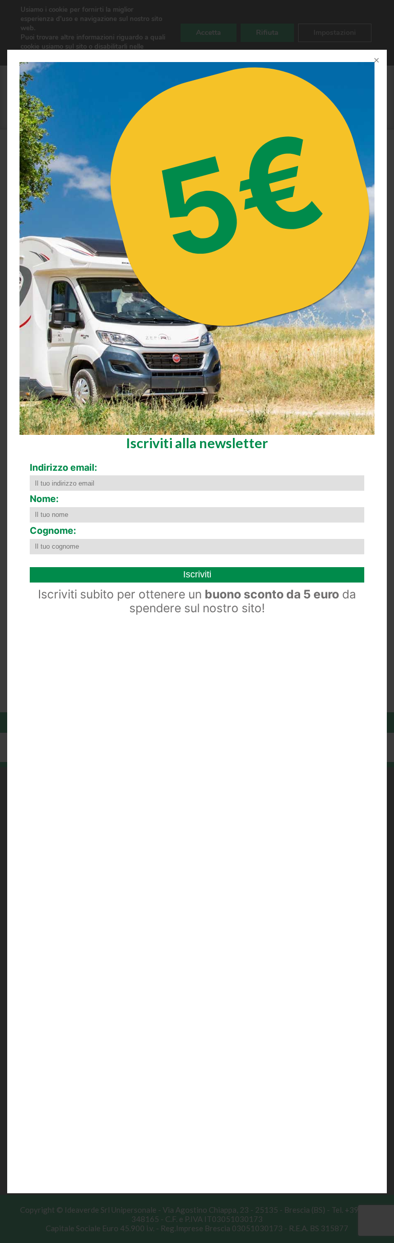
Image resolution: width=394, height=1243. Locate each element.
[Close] (375, 61)
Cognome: (53, 530)
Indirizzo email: (63, 467)
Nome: (44, 498)
